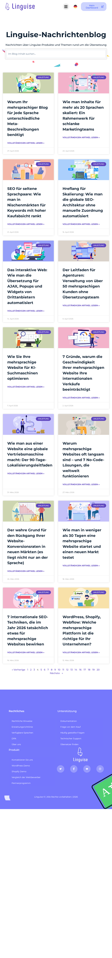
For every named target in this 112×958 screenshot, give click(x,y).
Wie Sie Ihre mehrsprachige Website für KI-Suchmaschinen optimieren (22, 367)
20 (98, 669)
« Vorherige (18, 669)
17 (85, 669)
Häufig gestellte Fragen (72, 732)
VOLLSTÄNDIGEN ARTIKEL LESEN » (25, 143)
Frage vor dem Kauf (70, 727)
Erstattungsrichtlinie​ (22, 727)
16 (80, 669)
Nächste (55, 673)
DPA (14, 738)
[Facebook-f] (73, 768)
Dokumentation (68, 721)
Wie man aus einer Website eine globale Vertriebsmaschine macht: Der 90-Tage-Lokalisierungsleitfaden (29, 454)
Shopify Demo (19, 771)
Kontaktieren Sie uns (22, 760)
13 (71, 669)
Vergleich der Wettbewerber (26, 777)
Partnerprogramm (21, 783)
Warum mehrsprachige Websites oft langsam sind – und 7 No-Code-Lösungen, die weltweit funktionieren (83, 459)
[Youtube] (87, 768)
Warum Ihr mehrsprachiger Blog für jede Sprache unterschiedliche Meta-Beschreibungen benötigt (27, 118)
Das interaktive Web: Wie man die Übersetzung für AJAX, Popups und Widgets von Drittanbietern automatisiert (27, 286)
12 (67, 669)
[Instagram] (100, 768)
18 (89, 669)
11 (63, 669)
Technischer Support (70, 738)
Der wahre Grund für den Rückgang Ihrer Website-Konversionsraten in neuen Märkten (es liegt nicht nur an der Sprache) (27, 546)
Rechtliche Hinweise (22, 721)
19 (93, 669)
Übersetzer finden (69, 744)
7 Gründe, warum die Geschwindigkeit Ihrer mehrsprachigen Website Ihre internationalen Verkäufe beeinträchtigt (83, 373)
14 (76, 669)
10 (59, 669)
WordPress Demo (21, 765)
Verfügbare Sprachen (22, 732)
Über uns (16, 744)
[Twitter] (60, 768)
